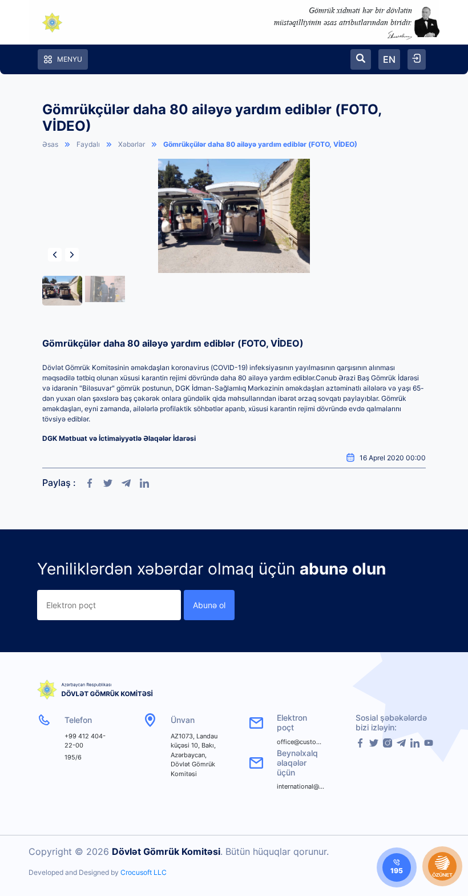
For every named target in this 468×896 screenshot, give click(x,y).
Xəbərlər (131, 144)
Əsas (50, 144)
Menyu (69, 59)
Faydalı (88, 144)
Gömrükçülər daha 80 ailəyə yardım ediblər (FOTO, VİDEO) (260, 144)
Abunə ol (209, 605)
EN (389, 59)
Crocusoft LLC (143, 872)
